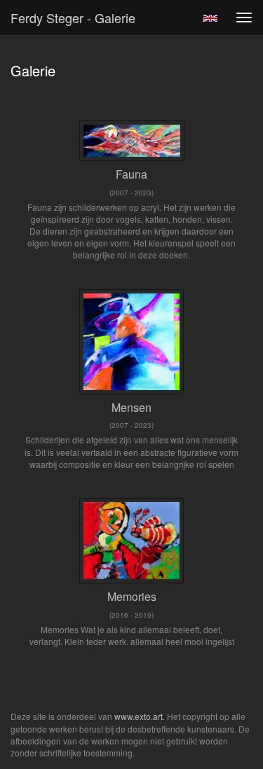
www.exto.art (138, 716)
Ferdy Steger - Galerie (73, 17)
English (210, 18)
